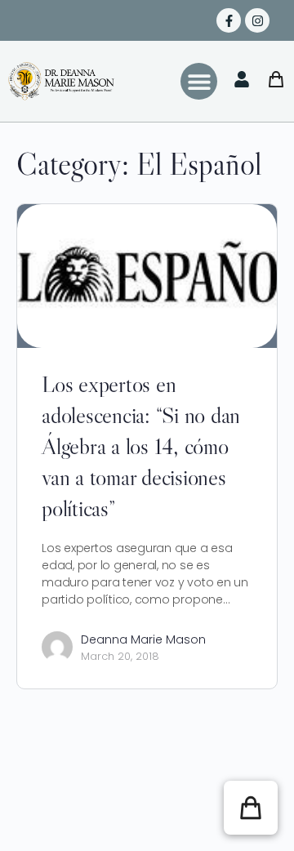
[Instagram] (257, 20)
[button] (198, 81)
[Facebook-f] (228, 20)
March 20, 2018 (120, 656)
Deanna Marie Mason (143, 639)
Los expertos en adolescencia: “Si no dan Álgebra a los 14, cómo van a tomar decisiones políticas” (141, 446)
